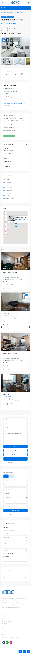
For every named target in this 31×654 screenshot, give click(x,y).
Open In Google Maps (9, 136)
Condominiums (8, 12)
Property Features (8, 176)
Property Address (8, 115)
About (5, 625)
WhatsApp (16, 454)
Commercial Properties (8, 530)
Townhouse (6, 560)
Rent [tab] (6, 476)
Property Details (8, 144)
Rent (3, 16)
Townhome (6, 556)
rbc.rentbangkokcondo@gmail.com (13, 637)
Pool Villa (5, 550)
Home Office (6, 537)
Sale (4, 577)
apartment (5, 527)
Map (4, 208)
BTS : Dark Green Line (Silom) (11, 266)
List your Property (9, 621)
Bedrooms (7, 493)
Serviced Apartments (8, 553)
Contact (6, 628)
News (5, 623)
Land (4, 543)
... (7, 281)
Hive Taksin (6, 394)
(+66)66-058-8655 (8, 635)
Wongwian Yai (5, 31)
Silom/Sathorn (25, 29)
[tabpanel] (15, 497)
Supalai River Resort (21, 217)
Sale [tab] (11, 476)
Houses (5, 540)
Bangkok (13, 130)
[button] (19, 228)
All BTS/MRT (8, 497)
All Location (7, 489)
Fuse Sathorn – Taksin (10, 273)
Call (16, 450)
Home (2, 12)
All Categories (8, 485)
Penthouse (5, 547)
